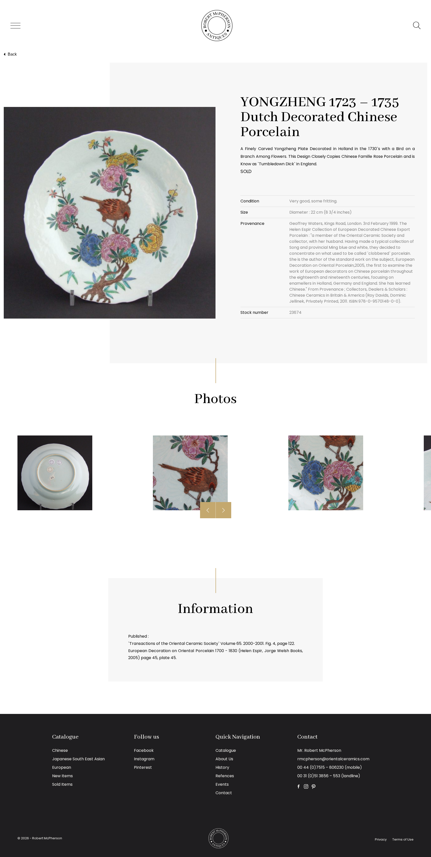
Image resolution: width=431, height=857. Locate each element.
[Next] (223, 510)
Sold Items (62, 784)
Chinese (60, 750)
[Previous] (208, 510)
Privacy (381, 839)
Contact (224, 793)
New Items (62, 776)
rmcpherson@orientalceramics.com (333, 759)
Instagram (144, 759)
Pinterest (143, 767)
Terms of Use (403, 839)
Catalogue (226, 750)
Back (12, 54)
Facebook (144, 750)
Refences (225, 776)
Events (222, 784)
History (222, 767)
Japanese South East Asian (78, 759)
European (61, 767)
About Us (224, 759)
